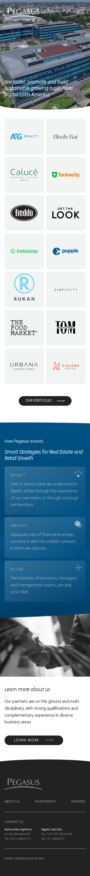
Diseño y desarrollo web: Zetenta (24, 858)
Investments (45, 801)
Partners (78, 801)
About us (12, 801)
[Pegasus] (18, 14)
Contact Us (14, 822)
